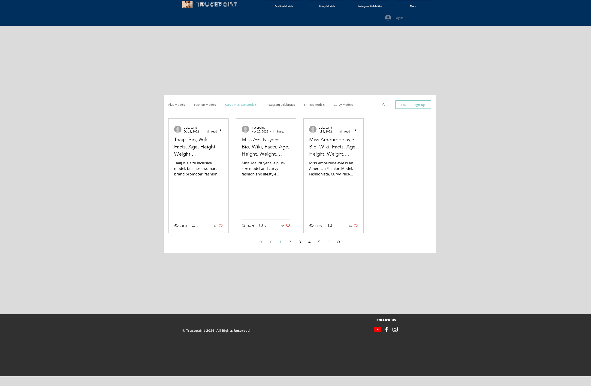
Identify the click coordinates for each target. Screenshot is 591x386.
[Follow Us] (386, 329)
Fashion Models (205, 105)
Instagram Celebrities (280, 105)
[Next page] (329, 242)
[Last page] (338, 242)
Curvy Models (343, 105)
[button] (384, 105)
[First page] (261, 242)
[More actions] (222, 129)
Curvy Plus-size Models (240, 105)
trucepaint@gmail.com (201, 312)
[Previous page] (270, 242)
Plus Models (176, 105)
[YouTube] (377, 329)
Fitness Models (314, 105)
